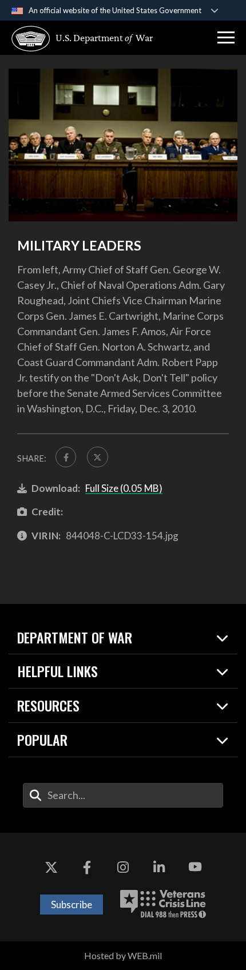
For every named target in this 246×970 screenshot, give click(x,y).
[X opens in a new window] (51, 867)
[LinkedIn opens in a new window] (159, 867)
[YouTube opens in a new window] (195, 867)
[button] (226, 37)
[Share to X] (97, 457)
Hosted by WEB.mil (123, 955)
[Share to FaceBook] (65, 457)
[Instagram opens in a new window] (123, 867)
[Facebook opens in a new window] (87, 867)
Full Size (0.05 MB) (123, 488)
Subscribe (71, 905)
